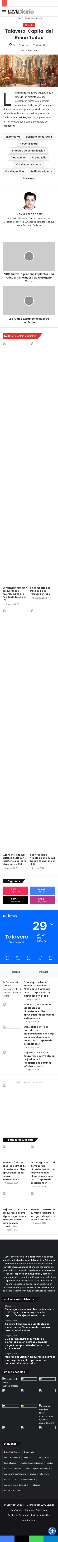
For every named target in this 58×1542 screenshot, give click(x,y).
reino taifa (40, 157)
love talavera (29, 143)
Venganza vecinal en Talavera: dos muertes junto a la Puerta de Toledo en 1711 (15, 594)
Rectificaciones (29, 1520)
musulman (19, 157)
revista (50, 1463)
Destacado (29, 1452)
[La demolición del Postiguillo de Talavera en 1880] (42, 463)
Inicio (20, 18)
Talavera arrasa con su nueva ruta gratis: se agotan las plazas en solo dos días (43, 1214)
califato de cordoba (40, 136)
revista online (15, 171)
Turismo (29, 18)
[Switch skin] (48, 12)
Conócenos (16, 1510)
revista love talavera (39, 1474)
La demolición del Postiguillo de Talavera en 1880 (40, 591)
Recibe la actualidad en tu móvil (29, 1082)
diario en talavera (12, 1457)
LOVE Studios (47, 1504)
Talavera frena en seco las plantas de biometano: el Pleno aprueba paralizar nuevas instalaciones (39, 1011)
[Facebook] (29, 230)
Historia (38, 18)
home (38, 1457)
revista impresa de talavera (37, 1468)
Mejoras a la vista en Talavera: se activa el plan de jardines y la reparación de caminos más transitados (39, 1059)
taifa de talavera (42, 171)
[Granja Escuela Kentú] (47, 1396)
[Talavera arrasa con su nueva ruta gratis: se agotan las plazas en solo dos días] (43, 1199)
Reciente (15, 971)
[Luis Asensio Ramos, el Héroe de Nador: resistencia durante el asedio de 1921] (15, 730)
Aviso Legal (41, 1510)
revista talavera (28, 1479)
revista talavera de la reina (16, 1485)
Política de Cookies (40, 1515)
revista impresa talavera (15, 1474)
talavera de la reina (12, 1490)
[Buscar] (54, 12)
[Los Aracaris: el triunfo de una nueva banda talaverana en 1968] (42, 730)
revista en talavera (29, 164)
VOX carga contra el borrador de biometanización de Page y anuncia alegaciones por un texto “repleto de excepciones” (39, 1035)
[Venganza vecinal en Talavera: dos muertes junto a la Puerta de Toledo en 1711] (15, 463)
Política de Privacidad (18, 1515)
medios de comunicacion (29, 150)
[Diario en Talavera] (21, 11)
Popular (43, 971)
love (47, 1457)
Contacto (29, 1510)
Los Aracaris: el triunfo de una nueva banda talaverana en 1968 (42, 859)
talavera (29, 178)
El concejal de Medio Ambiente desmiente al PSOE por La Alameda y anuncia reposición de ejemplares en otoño (37, 989)
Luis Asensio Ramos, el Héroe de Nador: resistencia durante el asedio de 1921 (14, 859)
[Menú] (4, 12)
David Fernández (20, 45)
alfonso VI (13, 136)
